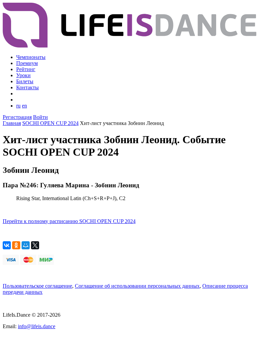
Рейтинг (25, 69)
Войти (40, 117)
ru (18, 105)
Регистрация (17, 117)
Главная (12, 123)
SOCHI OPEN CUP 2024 (50, 123)
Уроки (23, 75)
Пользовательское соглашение (37, 286)
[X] (35, 245)
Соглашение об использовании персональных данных (137, 286)
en (24, 105)
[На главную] (129, 46)
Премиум (27, 63)
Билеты (24, 81)
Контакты (27, 87)
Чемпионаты (31, 57)
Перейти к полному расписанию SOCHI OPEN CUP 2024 (69, 221)
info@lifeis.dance (36, 326)
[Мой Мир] (26, 245)
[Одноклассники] (16, 245)
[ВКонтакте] (7, 245)
